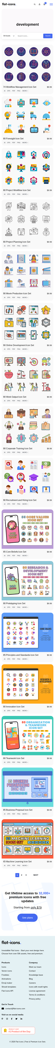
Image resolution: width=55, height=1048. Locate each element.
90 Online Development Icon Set (18, 345)
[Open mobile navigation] (51, 4)
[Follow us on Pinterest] (2, 1019)
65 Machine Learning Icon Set (17, 861)
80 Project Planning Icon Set (16, 242)
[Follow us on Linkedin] (21, 1019)
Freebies (5, 975)
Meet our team (35, 967)
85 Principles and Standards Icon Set (20, 655)
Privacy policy (34, 999)
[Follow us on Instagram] (7, 1019)
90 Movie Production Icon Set (17, 293)
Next (35, 875)
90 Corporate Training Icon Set (17, 448)
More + (25, 91)
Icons (4, 967)
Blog (31, 979)
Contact (32, 971)
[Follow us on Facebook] (11, 1019)
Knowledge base (36, 975)
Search (47, 36)
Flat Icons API (7, 991)
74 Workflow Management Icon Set (19, 87)
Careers (32, 983)
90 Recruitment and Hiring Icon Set (19, 500)
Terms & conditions (37, 995)
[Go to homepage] (9, 4)
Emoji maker (7, 983)
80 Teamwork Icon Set (13, 758)
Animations (6, 979)
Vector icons (7, 971)
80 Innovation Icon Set (13, 707)
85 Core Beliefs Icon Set (14, 552)
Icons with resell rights (38, 987)
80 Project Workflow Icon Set (16, 190)
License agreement (37, 991)
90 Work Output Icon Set (14, 397)
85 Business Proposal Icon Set (17, 810)
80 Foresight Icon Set (13, 138)
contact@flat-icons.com (15, 1008)
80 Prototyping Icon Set (14, 603)
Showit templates (9, 987)
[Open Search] (35, 4)
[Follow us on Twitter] (16, 1019)
